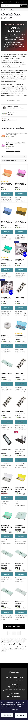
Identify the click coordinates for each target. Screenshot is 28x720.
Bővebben (7, 498)
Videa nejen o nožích (15, 696)
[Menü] (26, 2)
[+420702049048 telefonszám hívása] (17, 2)
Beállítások (14, 710)
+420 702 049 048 (15, 687)
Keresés (23, 5)
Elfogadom (20, 715)
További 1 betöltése (13, 626)
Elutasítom (7, 715)
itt (20, 706)
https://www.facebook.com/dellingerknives (15, 690)
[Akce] (21, 440)
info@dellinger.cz (15, 684)
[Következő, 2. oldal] (14, 633)
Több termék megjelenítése (13, 151)
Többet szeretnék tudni (13, 100)
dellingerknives (15, 693)
